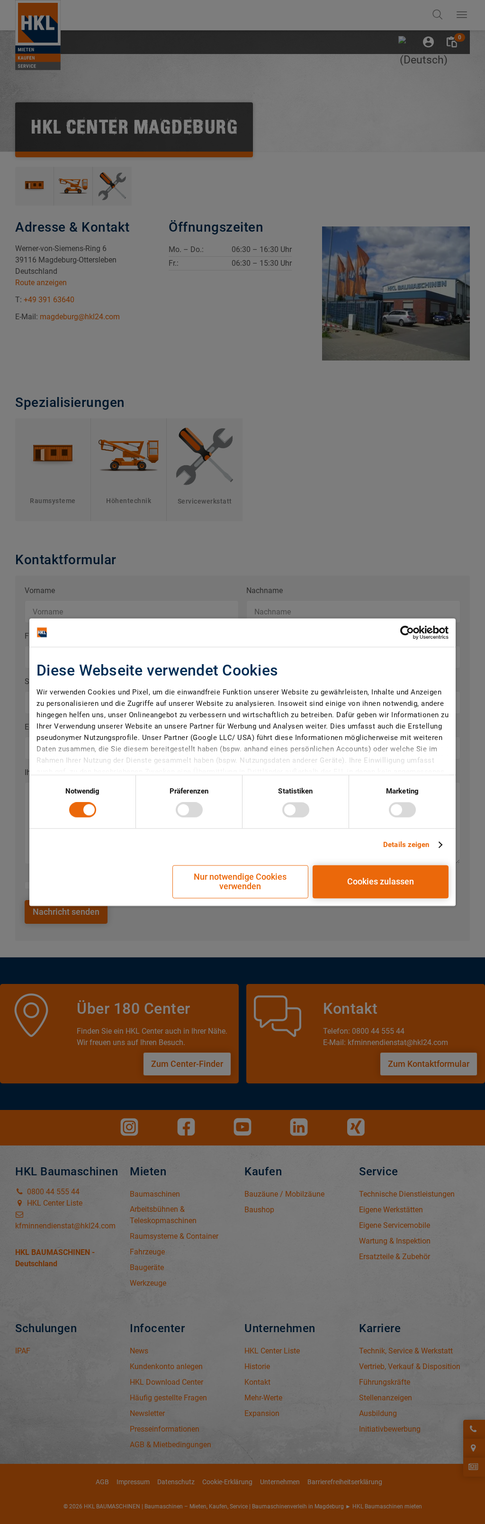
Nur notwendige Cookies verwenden (240, 881)
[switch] (189, 810)
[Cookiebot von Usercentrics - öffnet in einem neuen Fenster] (407, 632)
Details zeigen (406, 845)
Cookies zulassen (380, 881)
